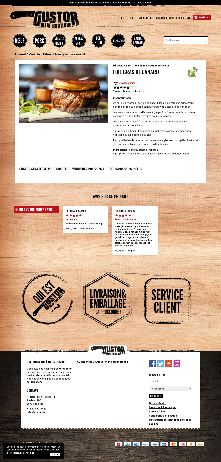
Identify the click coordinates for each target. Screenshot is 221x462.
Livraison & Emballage (162, 407)
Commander (127, 83)
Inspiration (118, 41)
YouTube (168, 363)
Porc (39, 41)
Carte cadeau (138, 41)
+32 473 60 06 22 (36, 408)
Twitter (160, 363)
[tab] (50, 301)
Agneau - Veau (79, 41)
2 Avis (116, 91)
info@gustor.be (36, 412)
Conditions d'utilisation (163, 415)
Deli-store (98, 41)
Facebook (152, 363)
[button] (26, 93)
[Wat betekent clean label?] (193, 72)
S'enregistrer (145, 17)
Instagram (177, 363)
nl (122, 17)
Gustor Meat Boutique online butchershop (102, 361)
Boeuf (20, 41)
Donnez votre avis (133, 91)
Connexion (161, 17)
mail (52, 368)
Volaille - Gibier (59, 41)
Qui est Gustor (157, 403)
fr (127, 17)
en (131, 17)
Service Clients (158, 411)
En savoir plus (27, 452)
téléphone (65, 368)
